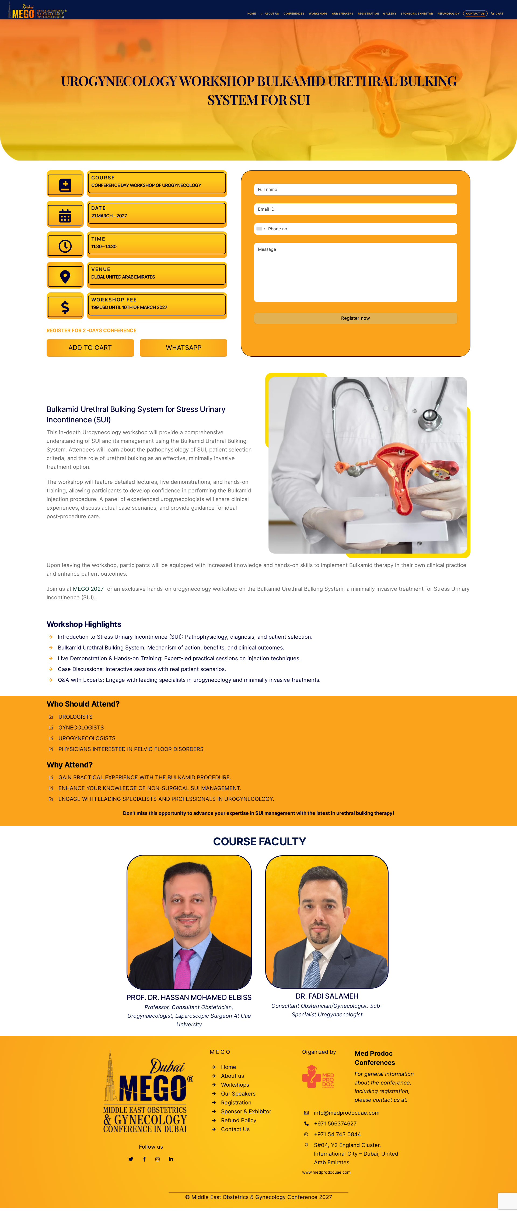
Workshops (318, 13)
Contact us (475, 13)
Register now (355, 318)
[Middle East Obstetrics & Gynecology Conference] (37, 9)
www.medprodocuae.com (326, 1172)
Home (251, 13)
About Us (271, 13)
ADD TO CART (90, 348)
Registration (368, 13)
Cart (499, 13)
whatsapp (183, 348)
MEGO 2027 (88, 589)
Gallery (389, 13)
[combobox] (260, 228)
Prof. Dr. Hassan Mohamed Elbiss (189, 997)
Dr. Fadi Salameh (327, 996)
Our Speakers (342, 13)
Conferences (294, 13)
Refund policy (449, 13)
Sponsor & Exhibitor (417, 13)
